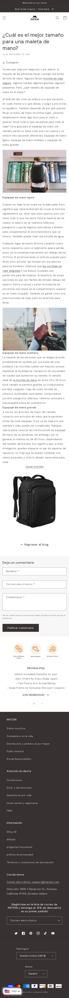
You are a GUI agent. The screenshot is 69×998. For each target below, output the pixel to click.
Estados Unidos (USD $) (33, 955)
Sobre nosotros (16, 728)
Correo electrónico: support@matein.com (33, 882)
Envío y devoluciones (19, 787)
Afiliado (11, 839)
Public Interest (15, 751)
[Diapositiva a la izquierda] (27, 703)
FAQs (9, 810)
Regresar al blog (36, 544)
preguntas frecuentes (19, 847)
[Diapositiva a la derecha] (42, 703)
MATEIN (29, 992)
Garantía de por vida (19, 795)
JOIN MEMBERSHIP (33, 695)
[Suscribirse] (58, 921)
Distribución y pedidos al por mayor (28, 743)
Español (33, 973)
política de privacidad (20, 854)
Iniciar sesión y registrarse (22, 803)
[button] (4, 18)
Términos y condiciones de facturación (30, 862)
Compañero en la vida (20, 736)
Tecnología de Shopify (40, 992)
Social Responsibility (19, 758)
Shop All (12, 831)
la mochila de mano (25, 380)
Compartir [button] (12, 62)
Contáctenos (14, 780)
